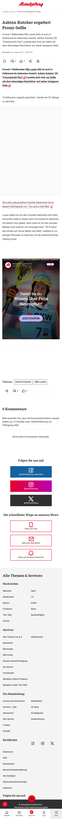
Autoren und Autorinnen (14, 701)
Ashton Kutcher (46, 73)
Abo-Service (8, 719)
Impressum (8, 752)
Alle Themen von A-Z (12, 637)
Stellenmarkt (37, 637)
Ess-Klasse (8, 667)
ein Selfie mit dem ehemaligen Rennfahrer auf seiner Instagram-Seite (30, 81)
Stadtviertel (8, 597)
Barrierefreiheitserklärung (15, 770)
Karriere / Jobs (10, 707)
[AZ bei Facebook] (33, 743)
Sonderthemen (38, 719)
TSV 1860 (7, 615)
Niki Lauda (31, 69)
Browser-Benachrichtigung (15, 661)
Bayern (6, 603)
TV (32, 597)
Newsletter (8, 643)
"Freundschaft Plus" (12, 77)
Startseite (6, 11)
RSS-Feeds (8, 655)
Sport (33, 591)
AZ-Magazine (37, 713)
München (7, 591)
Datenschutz (8, 764)
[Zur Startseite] (31, 6)
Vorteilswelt (8, 673)
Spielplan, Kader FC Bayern (15, 679)
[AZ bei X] (52, 743)
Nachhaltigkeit (38, 615)
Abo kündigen (9, 776)
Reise (33, 609)
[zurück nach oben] (32, 799)
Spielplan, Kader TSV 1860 (15, 685)
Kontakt (6, 731)
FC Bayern (7, 609)
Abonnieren (8, 713)
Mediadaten (36, 701)
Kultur (34, 603)
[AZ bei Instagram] (42, 743)
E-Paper (6, 725)
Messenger (8, 649)
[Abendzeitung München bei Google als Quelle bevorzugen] (38, 61)
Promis (13, 11)
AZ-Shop (35, 707)
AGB (5, 758)
